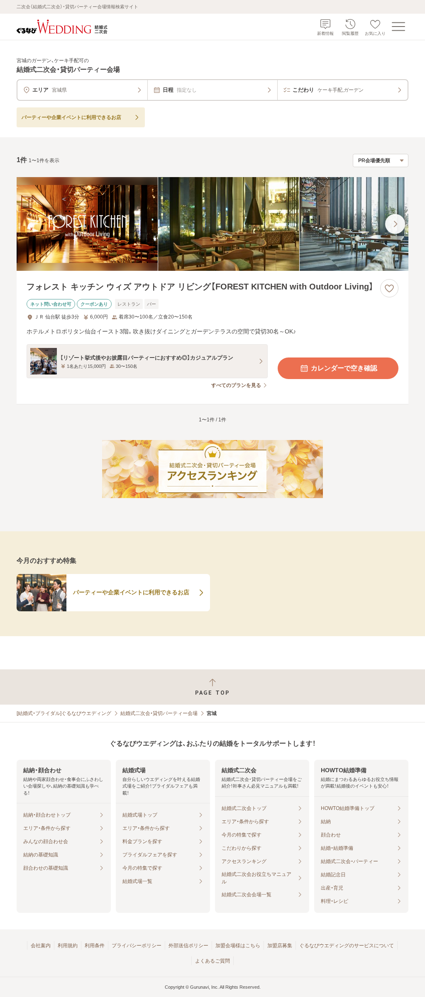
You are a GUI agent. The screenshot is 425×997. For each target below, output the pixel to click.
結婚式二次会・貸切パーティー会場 (159, 713)
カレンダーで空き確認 (344, 368)
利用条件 (95, 945)
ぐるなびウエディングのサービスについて (346, 945)
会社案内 (41, 945)
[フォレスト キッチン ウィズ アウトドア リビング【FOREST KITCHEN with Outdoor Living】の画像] (212, 224)
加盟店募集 (279, 945)
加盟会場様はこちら (237, 945)
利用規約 (68, 945)
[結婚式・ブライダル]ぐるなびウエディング (64, 713)
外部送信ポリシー (188, 945)
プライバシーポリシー (136, 945)
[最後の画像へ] (395, 224)
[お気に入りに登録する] (389, 288)
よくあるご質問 (212, 961)
